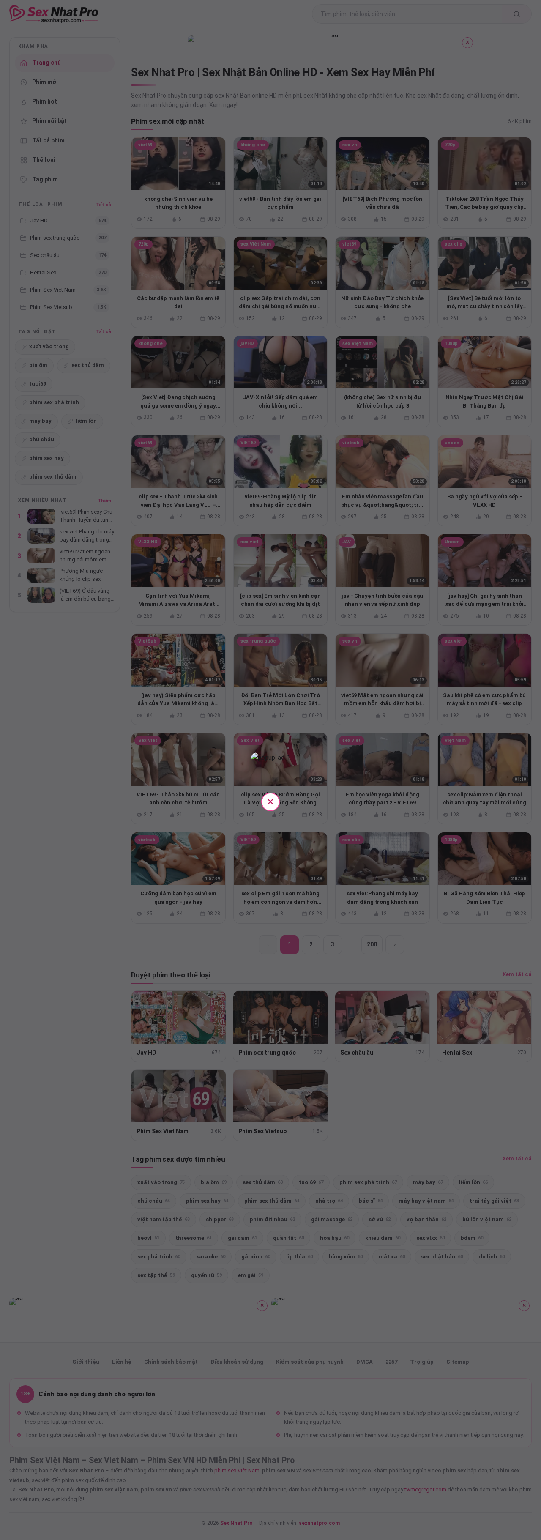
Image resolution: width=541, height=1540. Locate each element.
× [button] (270, 801)
